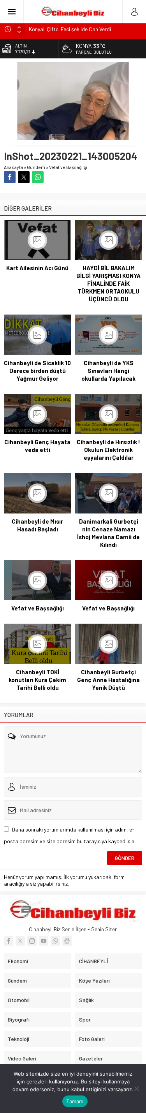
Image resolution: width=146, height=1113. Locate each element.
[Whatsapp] (55, 941)
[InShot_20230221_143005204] (73, 137)
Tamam (74, 1101)
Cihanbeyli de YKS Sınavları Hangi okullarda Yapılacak (108, 370)
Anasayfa (13, 167)
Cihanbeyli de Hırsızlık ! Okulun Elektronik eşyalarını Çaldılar (108, 449)
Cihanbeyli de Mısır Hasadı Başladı (37, 525)
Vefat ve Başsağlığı (68, 167)
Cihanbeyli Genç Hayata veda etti (37, 445)
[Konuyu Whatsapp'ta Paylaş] (38, 177)
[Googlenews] (67, 941)
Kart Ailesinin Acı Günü (37, 267)
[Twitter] (20, 941)
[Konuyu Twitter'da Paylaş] (24, 177)
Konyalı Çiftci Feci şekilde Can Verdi (70, 29)
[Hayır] (136, 1088)
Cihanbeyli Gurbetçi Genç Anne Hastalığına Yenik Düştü (108, 679)
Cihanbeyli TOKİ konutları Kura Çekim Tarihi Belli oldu (37, 679)
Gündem (36, 167)
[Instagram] (32, 941)
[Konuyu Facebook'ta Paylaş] (10, 177)
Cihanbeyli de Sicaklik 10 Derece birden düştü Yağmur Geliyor (37, 370)
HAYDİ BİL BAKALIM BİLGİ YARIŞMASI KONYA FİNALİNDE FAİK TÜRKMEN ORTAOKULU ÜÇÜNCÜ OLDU (108, 283)
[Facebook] (8, 941)
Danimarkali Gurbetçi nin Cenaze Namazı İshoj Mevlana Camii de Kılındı (108, 533)
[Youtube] (43, 941)
